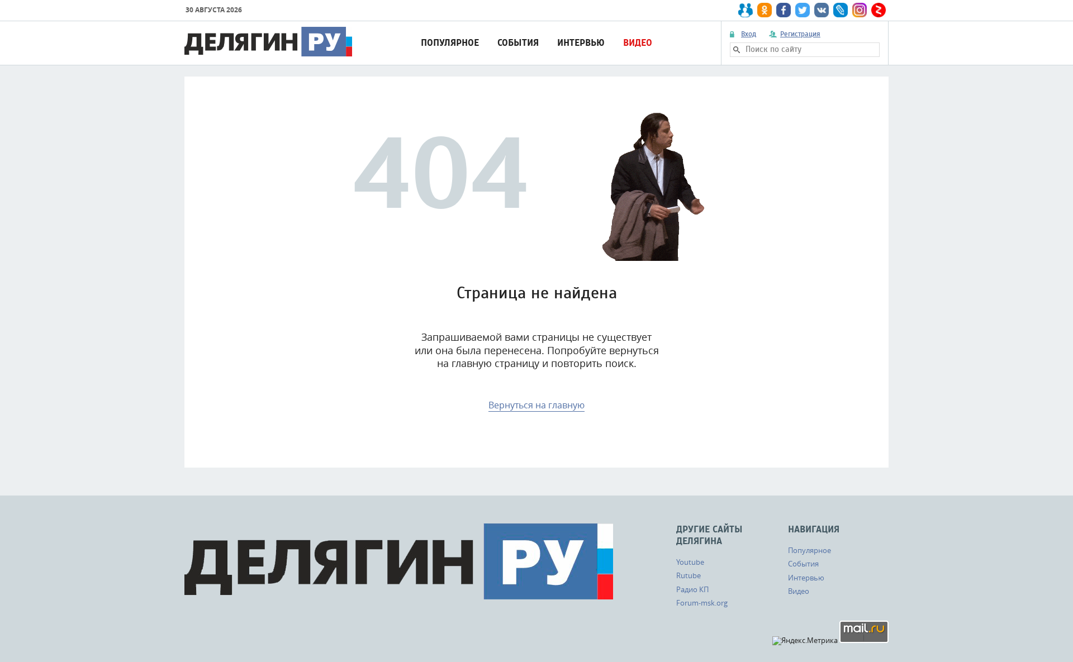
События (518, 43)
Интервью (581, 43)
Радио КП (692, 589)
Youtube (690, 562)
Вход (748, 34)
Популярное (450, 43)
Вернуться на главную (536, 405)
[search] (736, 50)
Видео (637, 43)
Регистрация (800, 34)
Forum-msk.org (702, 603)
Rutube (688, 575)
